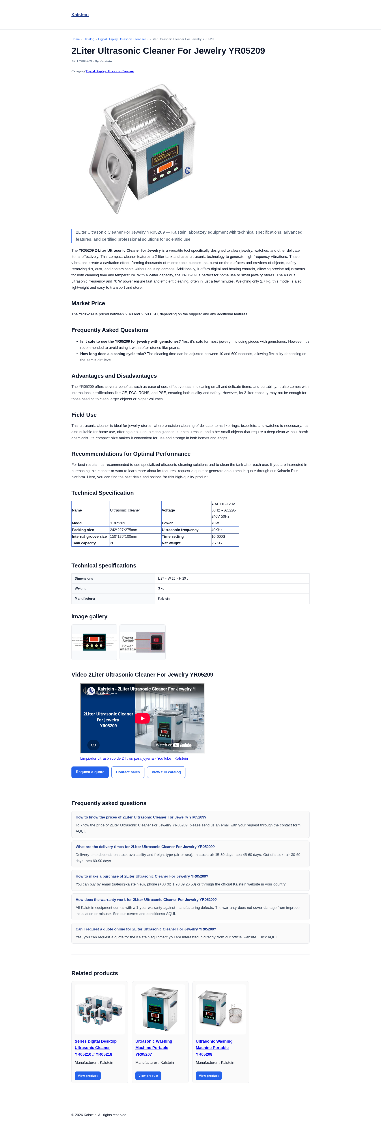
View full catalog (166, 772)
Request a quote (90, 772)
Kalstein (80, 14)
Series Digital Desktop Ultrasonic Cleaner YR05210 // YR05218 (96, 1047)
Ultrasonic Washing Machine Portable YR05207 (153, 1047)
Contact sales (128, 772)
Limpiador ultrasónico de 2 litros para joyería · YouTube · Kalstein (134, 758)
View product (88, 1075)
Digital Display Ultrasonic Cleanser (110, 71)
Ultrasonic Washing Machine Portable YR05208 (214, 1047)
